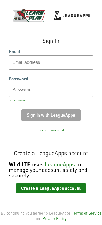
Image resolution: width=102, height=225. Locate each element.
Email (14, 51)
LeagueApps (60, 164)
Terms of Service (86, 213)
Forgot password (51, 130)
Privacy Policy (54, 218)
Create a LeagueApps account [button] (51, 188)
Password (18, 79)
